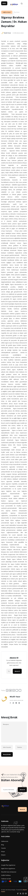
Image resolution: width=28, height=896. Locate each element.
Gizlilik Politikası (6, 875)
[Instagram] (26, 893)
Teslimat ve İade (6, 879)
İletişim (3, 855)
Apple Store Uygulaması (8, 868)
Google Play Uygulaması (8, 865)
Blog (2, 845)
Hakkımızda (4, 841)
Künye (3, 851)
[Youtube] (23, 893)
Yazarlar (3, 848)
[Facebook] (18, 893)
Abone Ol (17, 671)
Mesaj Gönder (7, 754)
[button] (4, 3)
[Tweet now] (20, 893)
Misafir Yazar (15, 696)
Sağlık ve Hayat (7, 12)
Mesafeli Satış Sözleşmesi (8, 872)
